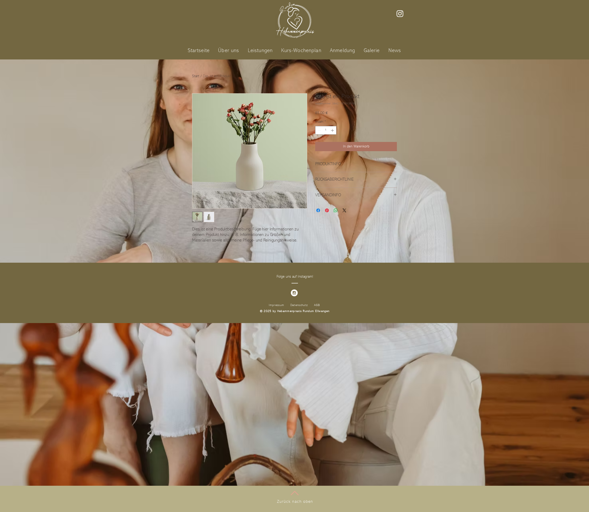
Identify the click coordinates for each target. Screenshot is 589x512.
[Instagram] (400, 13)
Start (195, 76)
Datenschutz (299, 305)
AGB (317, 305)
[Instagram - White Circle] (294, 292)
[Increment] (333, 130)
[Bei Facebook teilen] (318, 210)
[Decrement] (319, 130)
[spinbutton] (326, 130)
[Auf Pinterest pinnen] (327, 210)
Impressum (276, 305)
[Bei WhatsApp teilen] (335, 210)
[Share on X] (344, 210)
